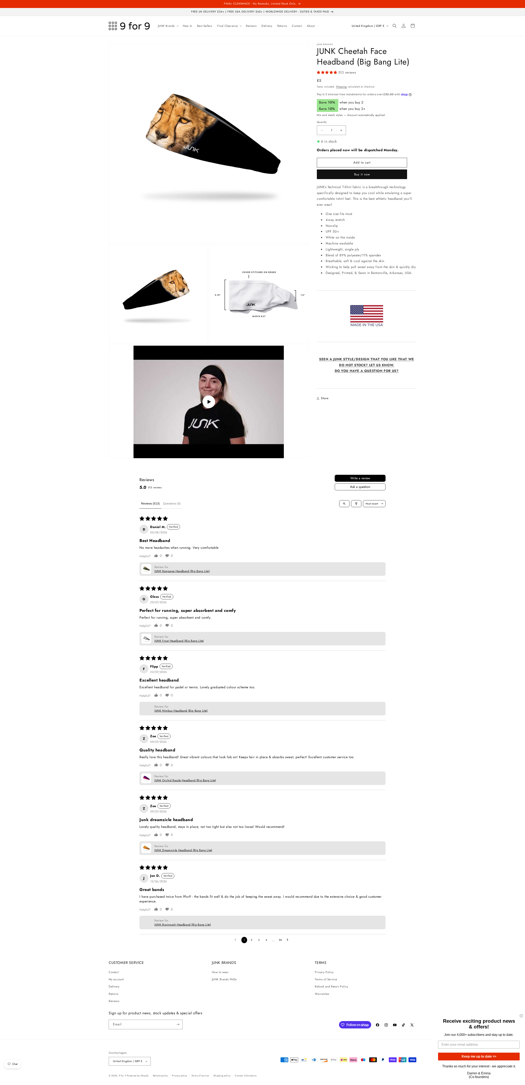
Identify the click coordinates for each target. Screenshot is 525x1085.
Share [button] (325, 398)
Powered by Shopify (138, 1075)
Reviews (114, 1001)
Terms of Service (326, 979)
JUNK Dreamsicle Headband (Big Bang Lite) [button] (183, 850)
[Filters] (356, 503)
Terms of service (200, 1075)
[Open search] (344, 503)
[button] (167, 26)
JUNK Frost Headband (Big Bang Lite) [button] (179, 641)
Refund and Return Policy (331, 986)
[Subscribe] (177, 1024)
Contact (114, 972)
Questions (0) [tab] (172, 503)
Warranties (322, 994)
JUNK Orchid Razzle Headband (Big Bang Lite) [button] (185, 780)
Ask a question (360, 486)
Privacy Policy (324, 972)
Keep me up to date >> (479, 1056)
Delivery (114, 986)
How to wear (220, 972)
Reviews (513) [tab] (150, 503)
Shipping (341, 87)
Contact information (246, 1075)
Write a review (360, 478)
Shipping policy (222, 1075)
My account (116, 979)
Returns (113, 994)
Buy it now (362, 174)
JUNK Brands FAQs (224, 979)
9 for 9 (122, 1075)
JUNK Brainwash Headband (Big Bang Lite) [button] (182, 925)
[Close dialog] (521, 1016)
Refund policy (160, 1075)
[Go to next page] (288, 940)
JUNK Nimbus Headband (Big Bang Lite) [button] (181, 711)
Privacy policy (179, 1075)
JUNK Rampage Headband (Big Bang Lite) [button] (182, 571)
